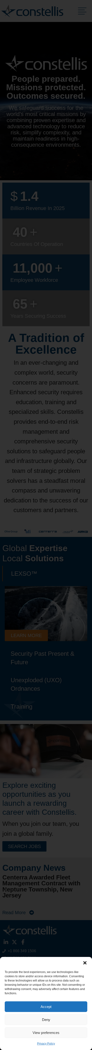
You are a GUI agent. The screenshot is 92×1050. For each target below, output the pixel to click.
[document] (46, 525)
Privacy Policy (46, 1043)
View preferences (46, 1033)
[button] (85, 962)
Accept (46, 1007)
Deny (46, 1020)
